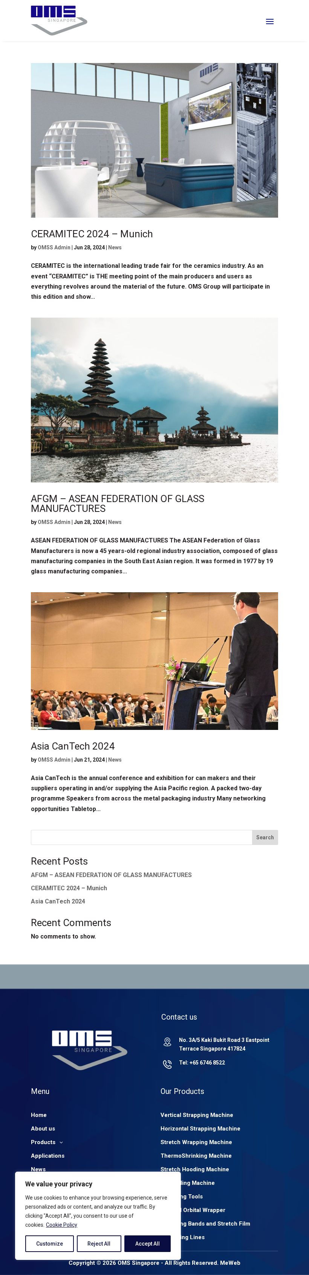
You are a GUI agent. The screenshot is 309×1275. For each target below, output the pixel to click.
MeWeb (230, 1263)
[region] (98, 1216)
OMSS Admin (54, 247)
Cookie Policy (61, 1225)
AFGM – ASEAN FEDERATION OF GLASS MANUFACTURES (117, 503)
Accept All (147, 1244)
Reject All (98, 1244)
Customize (49, 1244)
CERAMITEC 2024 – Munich (92, 234)
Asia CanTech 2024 (73, 746)
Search (265, 837)
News (115, 247)
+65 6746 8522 (207, 1063)
